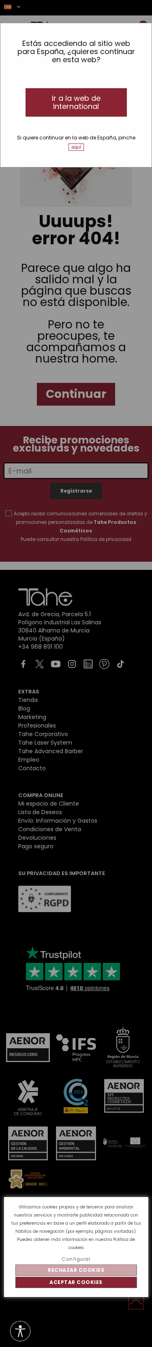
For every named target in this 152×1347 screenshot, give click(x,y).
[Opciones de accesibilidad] (20, 1332)
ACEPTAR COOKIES (76, 1282)
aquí (76, 147)
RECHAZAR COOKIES (76, 1270)
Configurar (76, 1259)
